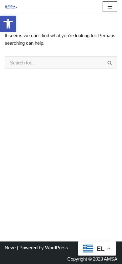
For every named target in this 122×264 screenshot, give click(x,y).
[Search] (110, 62)
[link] (8, 24)
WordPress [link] (56, 247)
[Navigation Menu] (110, 6)
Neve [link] (10, 247)
